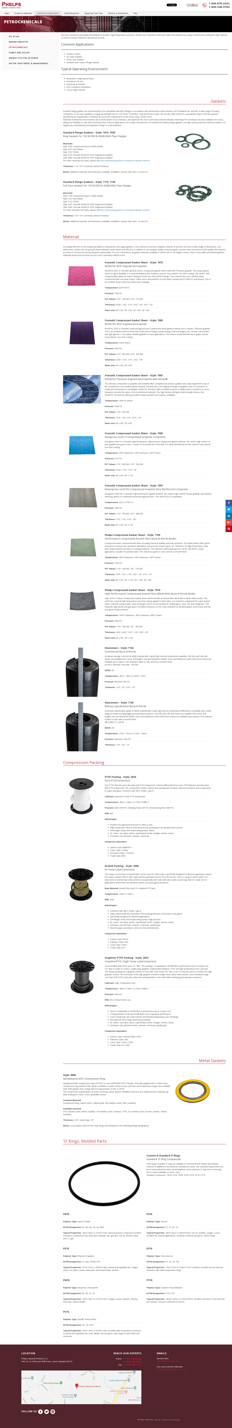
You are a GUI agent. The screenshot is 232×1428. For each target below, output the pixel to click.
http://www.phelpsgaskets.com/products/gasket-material (125, 160)
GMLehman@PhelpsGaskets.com (171, 1369)
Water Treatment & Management (28, 63)
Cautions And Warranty (171, 1420)
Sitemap (157, 1420)
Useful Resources (71, 13)
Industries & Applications (48, 13)
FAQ (135, 13)
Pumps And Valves (19, 52)
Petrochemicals (18, 47)
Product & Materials (23, 13)
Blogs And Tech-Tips (94, 13)
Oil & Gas (14, 36)
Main (7, 13)
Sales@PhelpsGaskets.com (168, 1361)
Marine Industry (18, 42)
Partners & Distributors (118, 13)
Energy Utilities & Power (23, 58)
